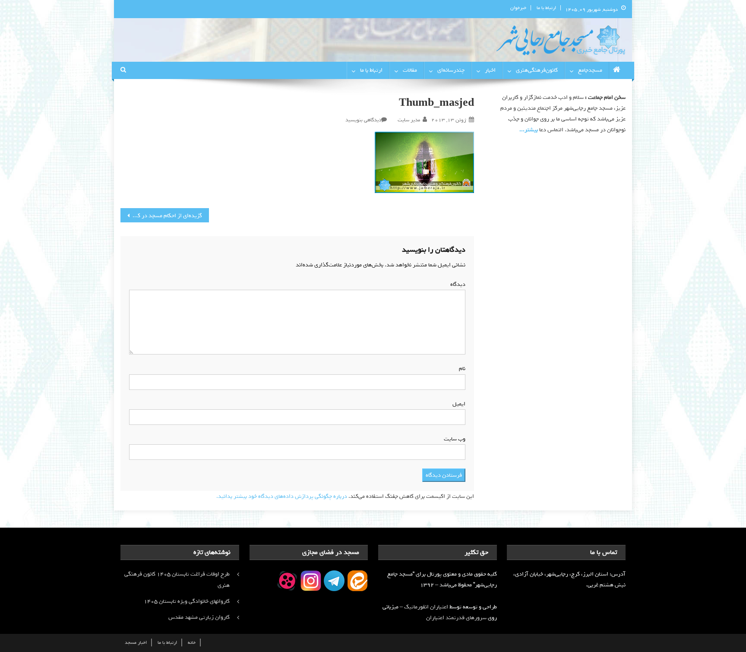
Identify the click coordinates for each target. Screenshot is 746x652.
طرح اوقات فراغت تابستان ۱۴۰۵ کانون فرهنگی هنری (177, 580)
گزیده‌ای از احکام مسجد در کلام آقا (163, 215)
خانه (192, 642)
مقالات (410, 70)
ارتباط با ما (546, 8)
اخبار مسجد (136, 642)
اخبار (490, 70)
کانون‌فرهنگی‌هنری (537, 70)
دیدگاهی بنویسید (363, 120)
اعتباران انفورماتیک (426, 606)
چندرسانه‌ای (451, 70)
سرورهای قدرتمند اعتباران (456, 617)
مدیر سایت (409, 120)
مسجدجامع (590, 70)
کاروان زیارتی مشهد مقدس (199, 617)
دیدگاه (456, 284)
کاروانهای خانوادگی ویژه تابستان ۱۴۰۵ (187, 601)
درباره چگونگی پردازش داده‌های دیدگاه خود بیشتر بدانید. (281, 496)
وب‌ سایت (454, 438)
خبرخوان (518, 8)
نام (460, 368)
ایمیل (457, 403)
